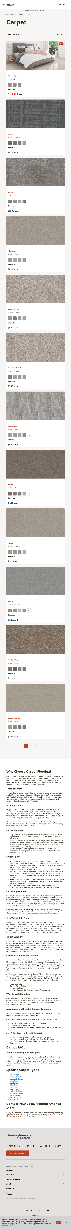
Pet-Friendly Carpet (16, 1091)
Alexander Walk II (14, 368)
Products (21, 14)
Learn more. (6, 1226)
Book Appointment (19, 1153)
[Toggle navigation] (67, 4)
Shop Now (11, 89)
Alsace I (11, 543)
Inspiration (10, 1175)
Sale (61, 44)
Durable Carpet (14, 1075)
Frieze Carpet (14, 1081)
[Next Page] (49, 746)
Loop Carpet (14, 1083)
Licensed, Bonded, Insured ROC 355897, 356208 (19, 1166)
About (8, 1184)
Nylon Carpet (14, 1085)
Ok (58, 1222)
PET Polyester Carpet (16, 1093)
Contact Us (10, 1188)
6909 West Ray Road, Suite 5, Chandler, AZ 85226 (20, 1198)
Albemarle (11, 251)
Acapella (11, 192)
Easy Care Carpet (15, 1077)
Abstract (11, 134)
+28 (29, 552)
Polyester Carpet (15, 1095)
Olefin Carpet (14, 1087)
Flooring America (11, 14)
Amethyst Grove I (14, 660)
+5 (29, 435)
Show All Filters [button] (14, 34)
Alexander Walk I (14, 309)
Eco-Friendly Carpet (16, 1079)
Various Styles (13, 76)
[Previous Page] (21, 746)
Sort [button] (58, 34)
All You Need (12, 426)
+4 (29, 143)
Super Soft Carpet (15, 1097)
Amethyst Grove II (14, 718)
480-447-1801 (61, 4)
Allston (10, 485)
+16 (29, 668)
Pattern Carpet (14, 1089)
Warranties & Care (13, 1179)
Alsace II (11, 601)
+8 (29, 318)
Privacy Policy (35, 1215)
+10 (29, 260)
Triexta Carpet (14, 1099)
